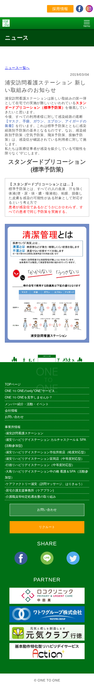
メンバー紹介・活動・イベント (27, 404)
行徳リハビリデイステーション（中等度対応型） (40, 465)
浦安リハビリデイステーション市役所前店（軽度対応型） (46, 452)
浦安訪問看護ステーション (24, 433)
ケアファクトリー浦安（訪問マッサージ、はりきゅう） (45, 484)
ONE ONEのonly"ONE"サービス (30, 391)
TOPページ (13, 384)
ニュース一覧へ (17, 68)
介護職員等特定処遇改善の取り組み (31, 496)
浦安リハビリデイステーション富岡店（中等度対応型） (45, 458)
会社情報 (11, 410)
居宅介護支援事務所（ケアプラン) (30, 490)
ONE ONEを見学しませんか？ (28, 397)
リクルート (47, 527)
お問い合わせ (14, 417)
